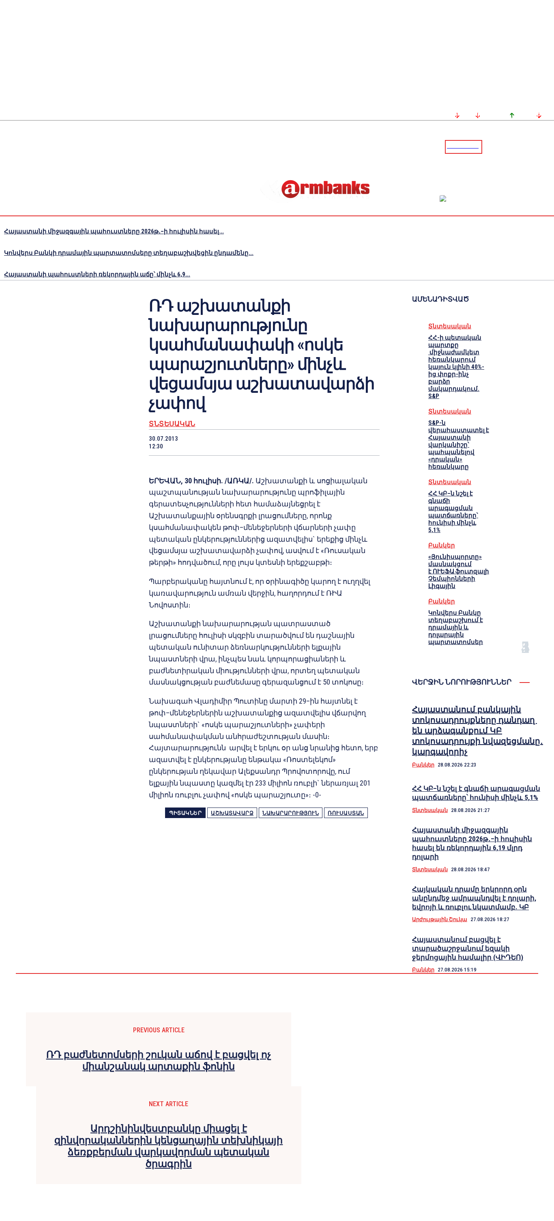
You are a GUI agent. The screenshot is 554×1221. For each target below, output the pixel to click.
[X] (220, 442)
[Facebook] (519, 146)
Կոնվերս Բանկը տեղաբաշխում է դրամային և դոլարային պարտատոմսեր (455, 627)
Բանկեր (441, 545)
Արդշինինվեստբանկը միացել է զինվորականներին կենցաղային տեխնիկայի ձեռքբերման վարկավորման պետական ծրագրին (168, 1146)
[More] (366, 442)
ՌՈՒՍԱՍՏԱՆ (346, 813)
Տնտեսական (172, 423)
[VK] (307, 442)
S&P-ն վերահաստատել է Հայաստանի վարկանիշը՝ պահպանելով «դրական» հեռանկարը (458, 444)
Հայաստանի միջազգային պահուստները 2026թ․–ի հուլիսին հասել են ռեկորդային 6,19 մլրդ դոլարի (472, 843)
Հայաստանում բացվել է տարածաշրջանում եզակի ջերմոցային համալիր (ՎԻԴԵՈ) (467, 948)
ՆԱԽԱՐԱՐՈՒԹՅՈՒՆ (290, 813)
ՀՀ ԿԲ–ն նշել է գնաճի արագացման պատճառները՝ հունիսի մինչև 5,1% (453, 512)
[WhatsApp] (249, 442)
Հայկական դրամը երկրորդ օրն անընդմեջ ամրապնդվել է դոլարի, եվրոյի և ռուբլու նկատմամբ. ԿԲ (474, 898)
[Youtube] (539, 146)
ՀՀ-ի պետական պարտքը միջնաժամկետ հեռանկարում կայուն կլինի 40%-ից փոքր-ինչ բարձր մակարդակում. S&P (456, 367)
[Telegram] (529, 146)
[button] (490, 146)
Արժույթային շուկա (439, 919)
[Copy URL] (336, 442)
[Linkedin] (549, 146)
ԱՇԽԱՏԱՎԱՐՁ (232, 813)
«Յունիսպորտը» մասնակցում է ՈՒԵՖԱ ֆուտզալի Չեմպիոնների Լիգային (458, 571)
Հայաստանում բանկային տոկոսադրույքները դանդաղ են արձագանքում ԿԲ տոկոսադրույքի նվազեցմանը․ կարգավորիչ (477, 730)
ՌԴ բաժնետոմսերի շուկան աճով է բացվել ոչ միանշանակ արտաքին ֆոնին (158, 1060)
